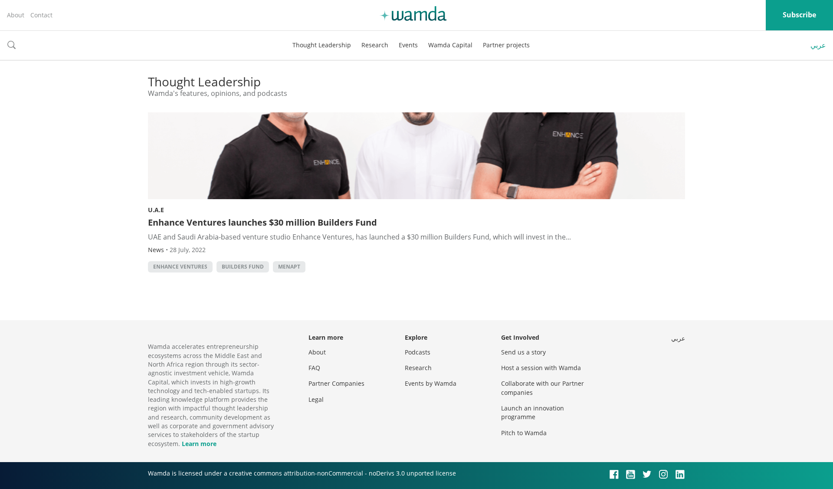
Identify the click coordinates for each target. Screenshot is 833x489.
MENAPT (289, 266)
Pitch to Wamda (524, 433)
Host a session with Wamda (541, 368)
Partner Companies (336, 383)
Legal (316, 399)
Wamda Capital (450, 45)
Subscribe (799, 15)
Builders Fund (243, 266)
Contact (41, 15)
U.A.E (156, 210)
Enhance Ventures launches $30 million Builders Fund (262, 222)
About (15, 15)
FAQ (314, 368)
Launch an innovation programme (532, 412)
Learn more (199, 444)
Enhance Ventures (180, 266)
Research (374, 45)
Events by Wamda (430, 383)
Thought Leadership (321, 45)
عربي (818, 45)
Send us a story (523, 352)
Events (408, 45)
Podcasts (417, 352)
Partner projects (506, 45)
